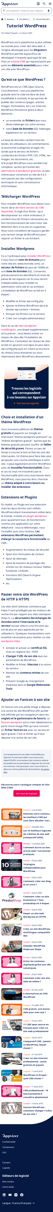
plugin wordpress (37, 516)
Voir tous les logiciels (26, 793)
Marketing (11, 19)
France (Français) (21, 1203)
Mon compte (8, 1181)
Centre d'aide (8, 1187)
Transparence (8, 1147)
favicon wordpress (12, 722)
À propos (6, 1162)
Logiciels (6, 1167)
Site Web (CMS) (25, 19)
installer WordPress (38, 256)
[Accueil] (2, 19)
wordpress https (10, 641)
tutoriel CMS (18, 61)
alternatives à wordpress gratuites (21, 170)
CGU (4, 1152)
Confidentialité (8, 1141)
